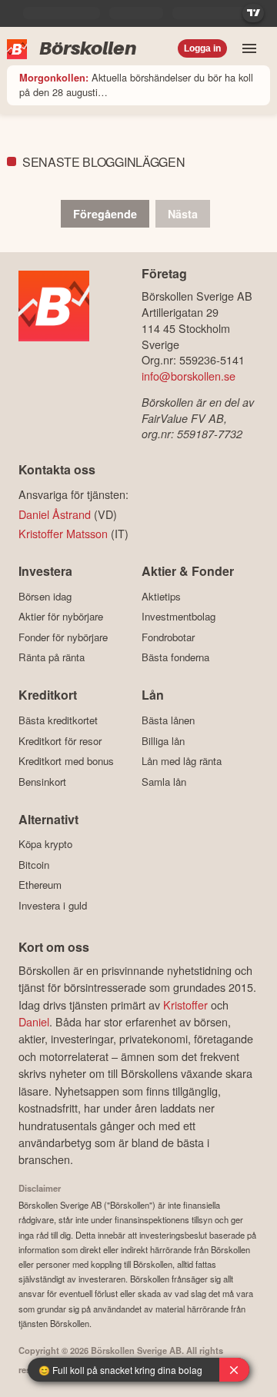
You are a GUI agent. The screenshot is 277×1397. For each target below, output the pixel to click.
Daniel (33, 1021)
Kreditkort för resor (60, 740)
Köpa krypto (45, 844)
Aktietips (161, 596)
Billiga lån (163, 740)
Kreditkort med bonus (66, 760)
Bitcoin (33, 864)
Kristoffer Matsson (63, 533)
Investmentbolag (178, 617)
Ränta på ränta (51, 657)
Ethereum (40, 885)
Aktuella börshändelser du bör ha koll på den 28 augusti (136, 84)
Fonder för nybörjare (63, 637)
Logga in (202, 48)
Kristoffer (185, 1004)
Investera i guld (52, 905)
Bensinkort (42, 781)
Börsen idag (45, 596)
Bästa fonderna (175, 657)
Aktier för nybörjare (60, 617)
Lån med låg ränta (182, 760)
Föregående (105, 213)
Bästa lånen (168, 720)
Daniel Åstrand (54, 514)
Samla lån (164, 781)
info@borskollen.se (188, 376)
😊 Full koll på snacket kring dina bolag (120, 1369)
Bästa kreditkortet (58, 720)
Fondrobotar (168, 637)
